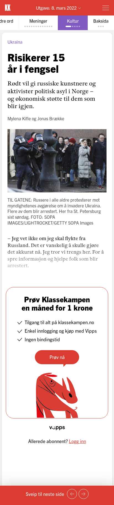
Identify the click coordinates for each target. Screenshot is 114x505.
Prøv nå (57, 357)
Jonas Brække (50, 118)
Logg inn (77, 441)
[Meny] (105, 7)
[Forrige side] (72, 494)
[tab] (38, 22)
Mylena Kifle (19, 118)
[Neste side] (84, 494)
